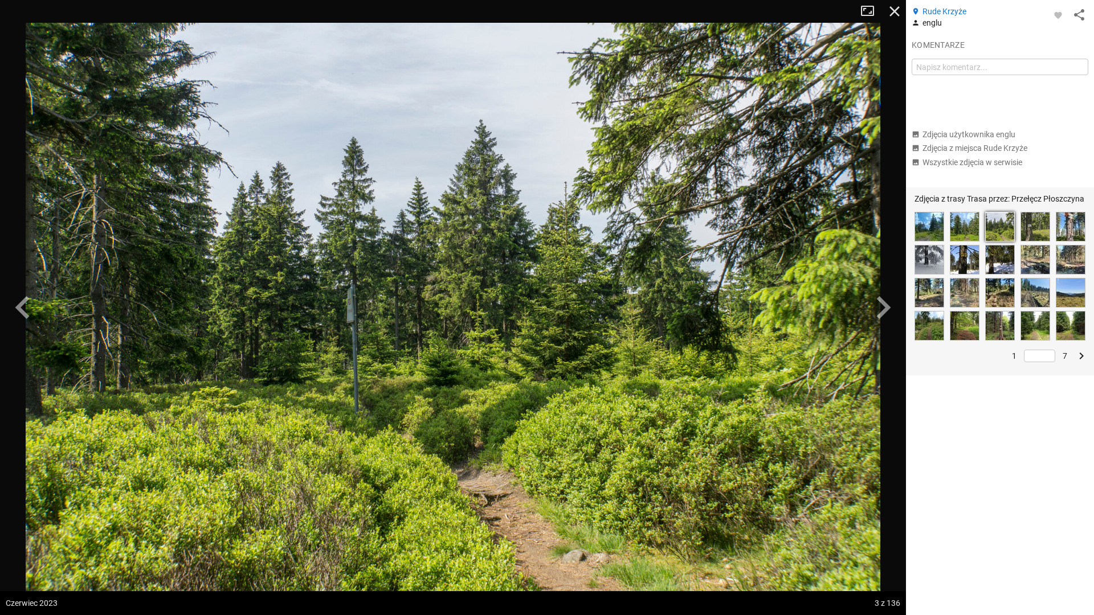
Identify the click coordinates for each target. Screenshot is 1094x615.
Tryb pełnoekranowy (871, 11)
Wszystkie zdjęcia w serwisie (972, 162)
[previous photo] (23, 307)
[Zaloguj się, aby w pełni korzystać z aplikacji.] (1058, 14)
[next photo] (883, 307)
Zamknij (894, 11)
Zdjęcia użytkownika (968, 134)
